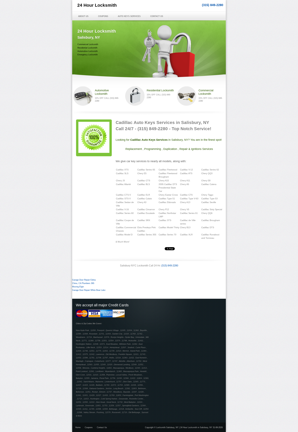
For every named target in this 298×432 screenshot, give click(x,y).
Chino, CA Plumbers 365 (83, 283)
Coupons (103, 16)
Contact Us (156, 16)
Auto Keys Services (129, 16)
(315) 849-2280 (212, 5)
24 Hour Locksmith (97, 5)
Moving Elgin (78, 287)
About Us (83, 16)
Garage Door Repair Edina (84, 280)
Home (78, 427)
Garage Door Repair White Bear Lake (88, 290)
